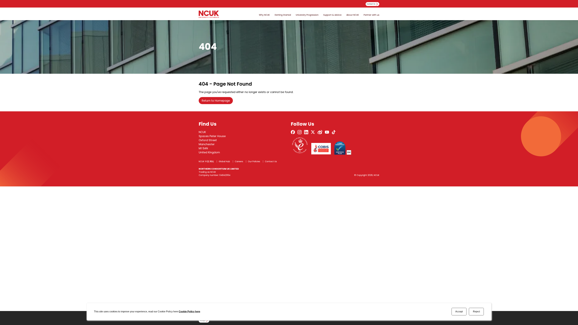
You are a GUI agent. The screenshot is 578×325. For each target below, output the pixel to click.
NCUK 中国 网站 (206, 161)
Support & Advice (332, 15)
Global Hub (224, 161)
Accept (459, 311)
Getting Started (283, 15)
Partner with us (371, 15)
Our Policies (254, 161)
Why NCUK (264, 15)
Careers (239, 161)
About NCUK (352, 15)
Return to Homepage (216, 100)
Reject (476, 311)
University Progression (307, 15)
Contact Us (271, 161)
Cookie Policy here (189, 311)
